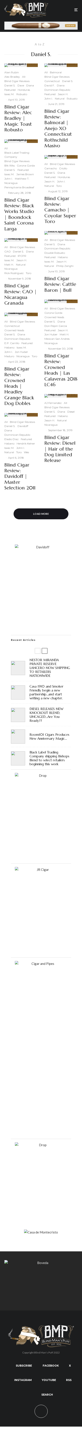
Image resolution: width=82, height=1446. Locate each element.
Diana (30, 85)
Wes (26, 452)
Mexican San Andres (57, 338)
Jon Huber (21, 351)
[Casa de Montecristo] (41, 1232)
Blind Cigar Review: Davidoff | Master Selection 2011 (19, 476)
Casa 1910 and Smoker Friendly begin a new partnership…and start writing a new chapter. (46, 692)
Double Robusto (54, 252)
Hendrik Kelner (26, 443)
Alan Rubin (11, 72)
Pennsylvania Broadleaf (19, 187)
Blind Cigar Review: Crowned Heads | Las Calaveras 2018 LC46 (60, 370)
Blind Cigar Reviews (17, 81)
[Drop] (41, 775)
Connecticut (12, 326)
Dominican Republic (17, 338)
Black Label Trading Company (16, 155)
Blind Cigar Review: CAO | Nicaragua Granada (20, 294)
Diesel (71, 411)
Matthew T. (22, 178)
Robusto (21, 94)
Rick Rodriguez (14, 273)
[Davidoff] (41, 24)
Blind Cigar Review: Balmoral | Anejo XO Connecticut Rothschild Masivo (58, 128)
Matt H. (9, 264)
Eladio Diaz (11, 439)
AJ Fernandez (53, 403)
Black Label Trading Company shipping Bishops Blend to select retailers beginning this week (49, 758)
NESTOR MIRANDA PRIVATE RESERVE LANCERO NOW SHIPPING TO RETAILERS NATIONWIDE (50, 668)
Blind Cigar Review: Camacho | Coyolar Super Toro (60, 210)
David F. (49, 85)
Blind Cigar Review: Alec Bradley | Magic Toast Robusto (18, 118)
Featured (10, 89)
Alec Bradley (12, 76)
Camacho (50, 168)
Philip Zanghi (64, 266)
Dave (20, 85)
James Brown (25, 174)
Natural (21, 264)
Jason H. (21, 260)
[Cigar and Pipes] (41, 964)
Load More (41, 513)
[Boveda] (41, 1263)
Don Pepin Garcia (55, 326)
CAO (7, 251)
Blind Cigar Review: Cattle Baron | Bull (60, 284)
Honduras (24, 89)
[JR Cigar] (41, 869)
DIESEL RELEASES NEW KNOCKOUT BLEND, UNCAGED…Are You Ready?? (46, 715)
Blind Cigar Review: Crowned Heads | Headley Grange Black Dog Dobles (19, 386)
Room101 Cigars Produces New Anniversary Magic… (49, 737)
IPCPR (22, 255)
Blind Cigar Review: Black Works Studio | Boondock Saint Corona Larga (19, 214)
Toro (28, 273)
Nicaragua (10, 183)
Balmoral (56, 72)
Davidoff (22, 426)
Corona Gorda (26, 165)
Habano (9, 347)
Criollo (63, 168)
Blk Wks (9, 165)
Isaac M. (9, 94)
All (23, 76)
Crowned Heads (14, 330)
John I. (8, 178)
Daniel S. (9, 85)
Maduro (9, 356)
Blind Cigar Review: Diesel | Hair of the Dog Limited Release (59, 449)
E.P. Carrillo (11, 343)
